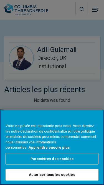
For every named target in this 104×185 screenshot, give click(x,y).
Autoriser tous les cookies (52, 175)
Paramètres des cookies (52, 159)
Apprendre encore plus (49, 147)
